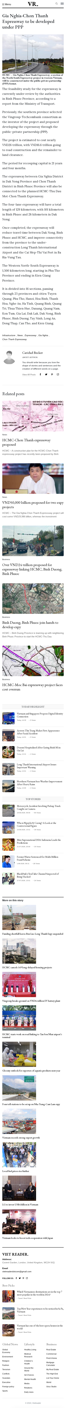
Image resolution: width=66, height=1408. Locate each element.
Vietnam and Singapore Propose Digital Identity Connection (40, 715)
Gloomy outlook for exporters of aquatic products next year (31, 1070)
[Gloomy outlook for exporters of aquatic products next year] (19, 1054)
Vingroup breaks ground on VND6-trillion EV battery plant (31, 1000)
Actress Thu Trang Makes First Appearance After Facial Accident (38, 732)
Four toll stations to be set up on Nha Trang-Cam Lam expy (31, 1104)
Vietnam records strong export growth (21, 1137)
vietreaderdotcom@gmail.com (16, 1271)
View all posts (29, 374)
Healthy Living (30, 1350)
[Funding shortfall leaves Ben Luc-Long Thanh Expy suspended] (19, 917)
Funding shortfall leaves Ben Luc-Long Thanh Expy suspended (32, 933)
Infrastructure (8, 335)
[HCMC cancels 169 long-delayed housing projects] (19, 951)
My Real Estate (52, 1369)
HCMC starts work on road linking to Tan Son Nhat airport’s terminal (32, 1036)
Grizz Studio (51, 1387)
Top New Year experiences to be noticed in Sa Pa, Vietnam (40, 1310)
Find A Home (51, 1358)
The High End (52, 1374)
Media (26, 1383)
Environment (7, 1357)
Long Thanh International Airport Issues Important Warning (36, 766)
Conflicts (6, 1374)
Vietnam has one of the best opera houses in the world (40, 1327)
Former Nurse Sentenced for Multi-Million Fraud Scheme (37, 858)
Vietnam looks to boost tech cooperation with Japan (27, 1238)
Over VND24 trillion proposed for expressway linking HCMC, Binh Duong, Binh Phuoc (32, 569)
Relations (28, 1388)
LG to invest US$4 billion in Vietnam (20, 1204)
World (48, 1382)
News (20, 335)
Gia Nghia (43, 335)
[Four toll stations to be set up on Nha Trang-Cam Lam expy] (19, 1087)
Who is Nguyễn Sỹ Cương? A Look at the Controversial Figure (36, 824)
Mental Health (30, 1379)
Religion (5, 1361)
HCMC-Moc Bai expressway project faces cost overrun (32, 687)
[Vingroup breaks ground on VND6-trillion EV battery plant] (19, 984)
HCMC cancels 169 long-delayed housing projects (27, 967)
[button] (7, 4)
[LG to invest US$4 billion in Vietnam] (19, 1188)
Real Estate (51, 1350)
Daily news (28, 1392)
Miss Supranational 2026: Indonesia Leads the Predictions (39, 841)
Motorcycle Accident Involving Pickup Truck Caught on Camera (38, 807)
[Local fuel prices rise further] (19, 1154)
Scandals (6, 1378)
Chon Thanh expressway (14, 339)
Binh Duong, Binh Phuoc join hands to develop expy (30, 624)
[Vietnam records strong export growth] (19, 1121)
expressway (30, 335)
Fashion (5, 1365)
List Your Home (52, 1378)
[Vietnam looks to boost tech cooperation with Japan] (19, 1221)
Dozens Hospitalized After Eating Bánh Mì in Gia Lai (38, 749)
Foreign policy (8, 1387)
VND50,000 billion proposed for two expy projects (33, 504)
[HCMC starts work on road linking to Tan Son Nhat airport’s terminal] (19, 1017)
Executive (6, 1382)
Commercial (51, 1354)
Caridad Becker (32, 352)
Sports (5, 1391)
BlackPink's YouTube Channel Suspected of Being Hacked (38, 875)
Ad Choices (29, 1375)
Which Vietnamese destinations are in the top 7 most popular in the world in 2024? (39, 1293)
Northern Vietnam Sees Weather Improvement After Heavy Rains (39, 783)
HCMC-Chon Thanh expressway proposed (26, 442)
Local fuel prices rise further (15, 1171)
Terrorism (6, 1369)
